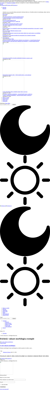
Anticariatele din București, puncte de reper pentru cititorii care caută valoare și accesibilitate (21, 33)
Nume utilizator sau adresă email (6, 379)
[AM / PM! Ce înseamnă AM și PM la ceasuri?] (13, 23)
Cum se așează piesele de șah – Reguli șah (11, 21)
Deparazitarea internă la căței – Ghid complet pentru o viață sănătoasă (17, 74)
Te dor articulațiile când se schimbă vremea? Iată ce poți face (15, 91)
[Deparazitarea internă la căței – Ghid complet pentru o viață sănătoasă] (13, 73)
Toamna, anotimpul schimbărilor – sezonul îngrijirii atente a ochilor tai (17, 95)
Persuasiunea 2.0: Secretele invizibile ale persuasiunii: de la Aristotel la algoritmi (19, 35)
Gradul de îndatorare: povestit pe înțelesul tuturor (13, 17)
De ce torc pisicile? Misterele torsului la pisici (12, 30)
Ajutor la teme (3, 343)
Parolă (1, 382)
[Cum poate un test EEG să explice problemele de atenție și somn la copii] (13, 56)
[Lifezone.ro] (8, 5)
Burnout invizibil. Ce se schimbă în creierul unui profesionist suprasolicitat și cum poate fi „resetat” (23, 28)
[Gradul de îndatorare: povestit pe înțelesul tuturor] (13, 16)
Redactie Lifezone (7, 352)
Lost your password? (4, 389)
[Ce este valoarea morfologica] (6, 341)
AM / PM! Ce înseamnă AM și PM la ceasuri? (12, 24)
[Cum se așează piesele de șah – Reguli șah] (9, 20)
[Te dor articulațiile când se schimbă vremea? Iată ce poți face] (13, 90)
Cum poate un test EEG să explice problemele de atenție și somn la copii (17, 58)
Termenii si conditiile (11, 2)
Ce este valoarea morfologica (7, 345)
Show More (7, 103)
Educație (4, 8)
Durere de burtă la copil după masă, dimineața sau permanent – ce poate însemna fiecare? (21, 41)
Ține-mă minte (4, 384)
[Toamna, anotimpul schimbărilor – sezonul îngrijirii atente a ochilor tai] (17, 94)
